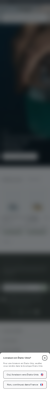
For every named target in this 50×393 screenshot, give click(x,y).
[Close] (45, 358)
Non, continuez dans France (22, 384)
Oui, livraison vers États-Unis (23, 374)
